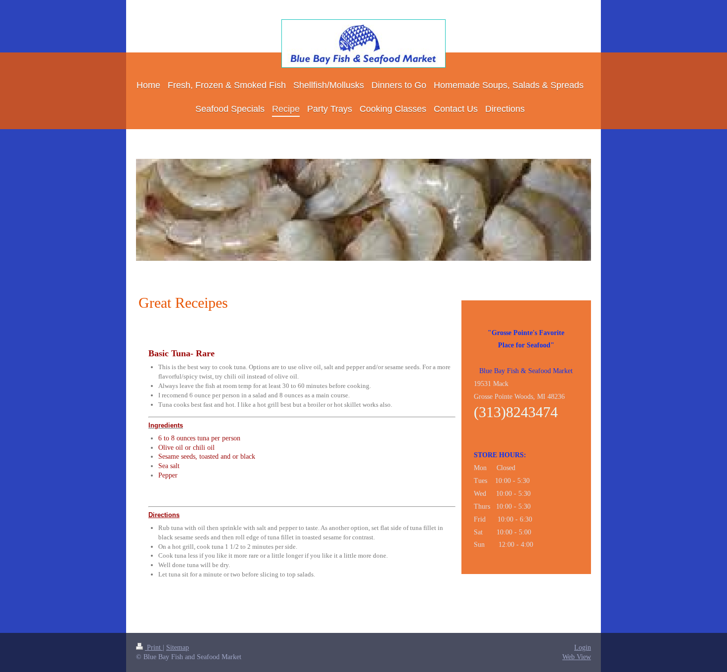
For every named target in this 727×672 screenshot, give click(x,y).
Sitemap (177, 647)
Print (154, 647)
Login (582, 647)
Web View (576, 657)
